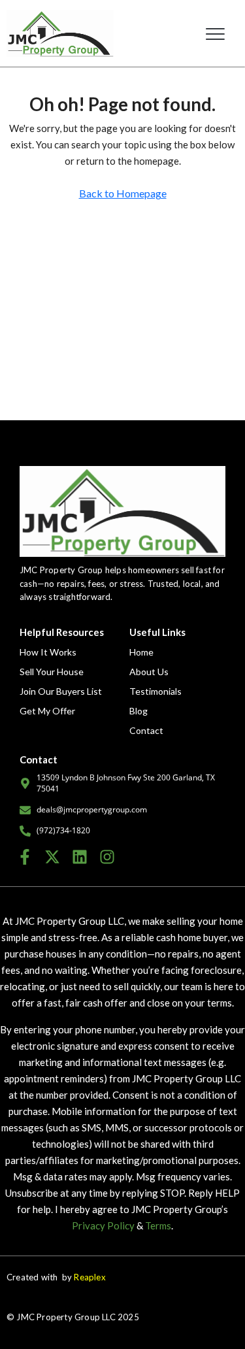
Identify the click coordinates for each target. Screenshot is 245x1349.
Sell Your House (52, 671)
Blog (138, 710)
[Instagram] (106, 857)
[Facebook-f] (25, 857)
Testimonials (155, 691)
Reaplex (89, 1277)
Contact (146, 730)
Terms (158, 1225)
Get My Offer (47, 710)
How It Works (48, 652)
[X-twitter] (52, 857)
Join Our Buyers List (61, 691)
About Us (149, 671)
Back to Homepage (123, 193)
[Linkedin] (80, 857)
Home (141, 652)
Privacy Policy (103, 1225)
